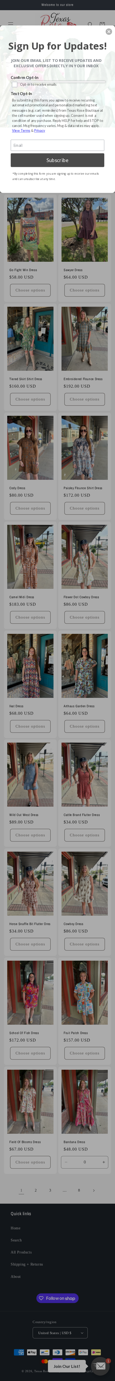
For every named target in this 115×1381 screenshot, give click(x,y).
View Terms (21, 130)
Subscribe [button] (57, 160)
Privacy (39, 130)
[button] (109, 31)
